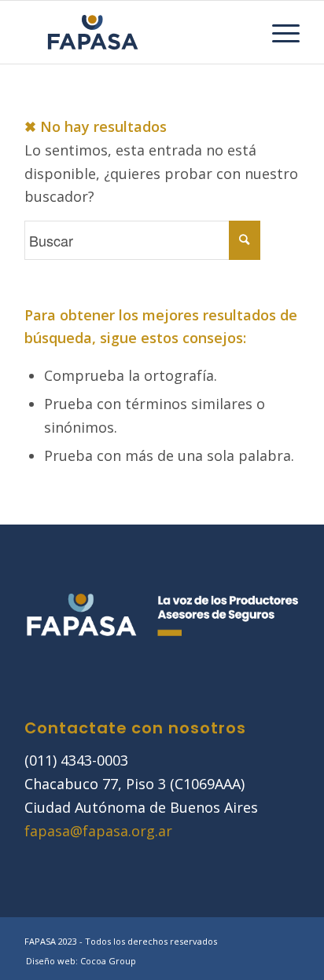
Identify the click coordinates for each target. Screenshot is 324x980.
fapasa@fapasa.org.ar (98, 830)
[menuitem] (278, 32)
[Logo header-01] (134, 32)
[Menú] (278, 32)
